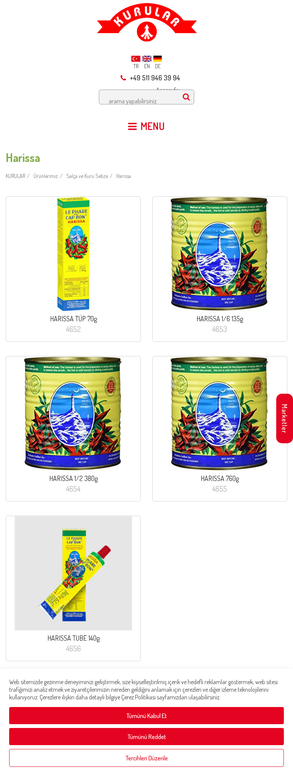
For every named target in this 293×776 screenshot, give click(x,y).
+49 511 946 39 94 (155, 78)
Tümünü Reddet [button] (146, 737)
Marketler (284, 418)
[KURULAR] (146, 20)
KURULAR (15, 176)
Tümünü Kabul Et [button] (146, 716)
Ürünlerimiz (46, 176)
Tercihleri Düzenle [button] (147, 758)
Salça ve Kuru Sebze (87, 176)
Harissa (123, 176)
